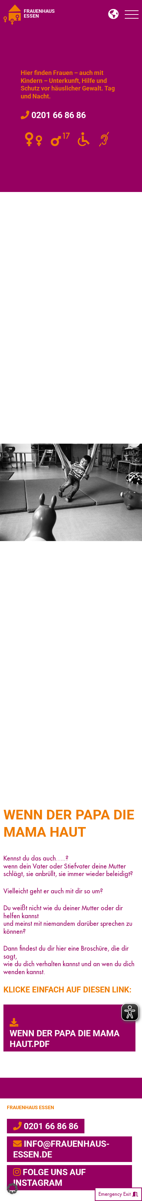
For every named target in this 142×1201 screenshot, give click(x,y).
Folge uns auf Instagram (49, 1177)
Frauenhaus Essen (30, 1108)
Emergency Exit (115, 1194)
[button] (12, 1188)
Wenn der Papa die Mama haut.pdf (65, 1038)
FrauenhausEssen (39, 13)
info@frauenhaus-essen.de (61, 1149)
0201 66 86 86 (57, 115)
